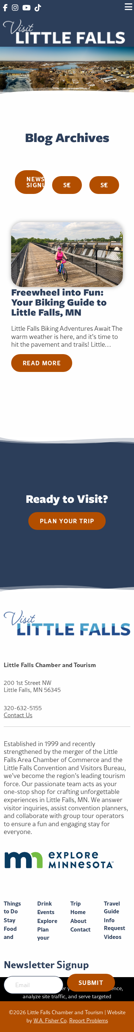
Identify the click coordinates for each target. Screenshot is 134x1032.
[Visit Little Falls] (64, 30)
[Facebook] (5, 8)
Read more (42, 363)
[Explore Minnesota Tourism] (67, 860)
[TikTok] (38, 8)
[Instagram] (14, 8)
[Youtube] (26, 8)
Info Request (114, 924)
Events (45, 912)
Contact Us (18, 715)
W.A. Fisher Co (50, 1020)
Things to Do (12, 908)
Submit (91, 982)
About (78, 921)
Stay (9, 920)
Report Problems (88, 1020)
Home (78, 912)
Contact (80, 929)
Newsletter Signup (35, 182)
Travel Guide (112, 908)
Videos (112, 937)
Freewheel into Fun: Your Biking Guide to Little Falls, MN (59, 302)
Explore (47, 921)
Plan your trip (67, 521)
